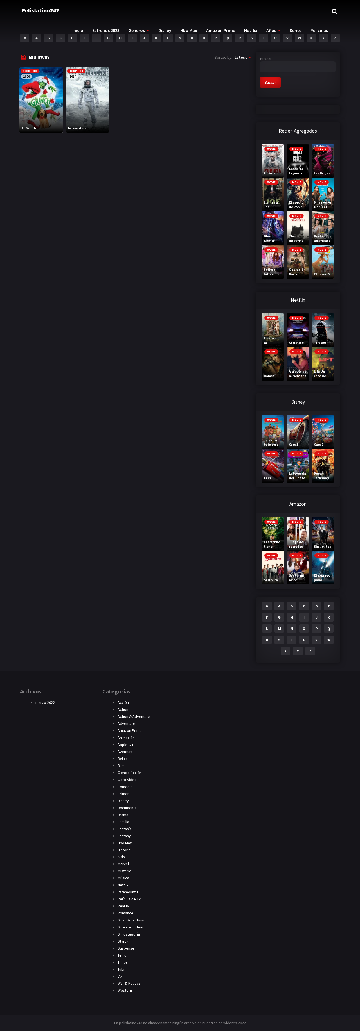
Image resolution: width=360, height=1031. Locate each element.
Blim (121, 765)
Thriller (123, 962)
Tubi (121, 969)
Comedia (125, 786)
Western (125, 990)
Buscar (266, 58)
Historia (124, 849)
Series (296, 30)
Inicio (77, 30)
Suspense (126, 948)
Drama (123, 814)
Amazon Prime (220, 30)
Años (271, 30)
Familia (123, 821)
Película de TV (129, 899)
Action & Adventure (134, 716)
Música (123, 877)
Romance (125, 913)
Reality (123, 906)
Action (123, 709)
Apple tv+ (126, 744)
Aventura (125, 751)
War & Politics (129, 983)
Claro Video (127, 779)
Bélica (123, 758)
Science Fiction (130, 927)
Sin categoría (129, 934)
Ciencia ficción (130, 772)
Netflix (250, 30)
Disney (164, 30)
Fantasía (125, 828)
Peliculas (319, 30)
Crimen (123, 793)
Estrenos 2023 (106, 30)
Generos (137, 30)
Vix (120, 976)
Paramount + (128, 892)
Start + (123, 941)
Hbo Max (188, 30)
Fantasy (124, 835)
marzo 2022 (45, 702)
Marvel (123, 863)
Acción (123, 702)
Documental (128, 807)
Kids (121, 856)
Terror (123, 955)
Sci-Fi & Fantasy (131, 920)
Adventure (126, 723)
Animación (126, 737)
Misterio (124, 870)
